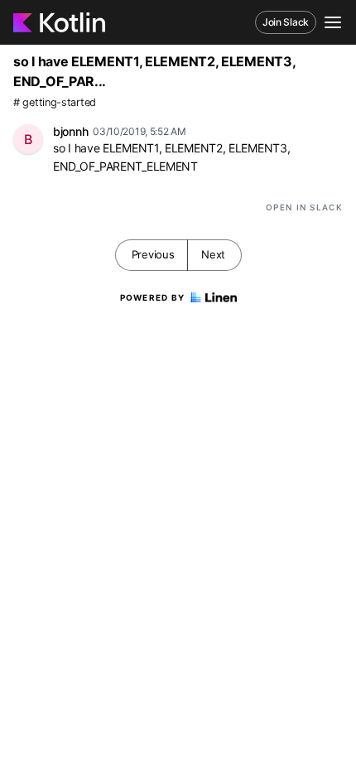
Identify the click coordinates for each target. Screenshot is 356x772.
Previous (153, 254)
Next (213, 254)
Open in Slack (304, 207)
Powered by (152, 297)
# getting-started (54, 102)
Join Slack (285, 22)
